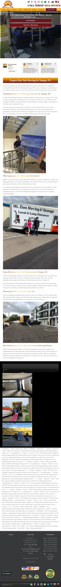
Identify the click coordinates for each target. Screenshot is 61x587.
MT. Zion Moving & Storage (6, 583)
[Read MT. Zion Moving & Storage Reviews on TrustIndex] (6, 574)
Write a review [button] (12, 71)
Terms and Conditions (19, 583)
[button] (57, 68)
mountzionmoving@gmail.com (31, 549)
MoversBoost (11, 584)
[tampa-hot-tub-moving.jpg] (17, 423)
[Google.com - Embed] (11, 546)
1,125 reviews (10, 68)
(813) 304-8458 (32, 544)
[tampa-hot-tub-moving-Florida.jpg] (17, 398)
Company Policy (12, 583)
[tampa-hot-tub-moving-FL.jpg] (17, 373)
